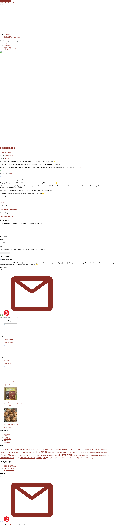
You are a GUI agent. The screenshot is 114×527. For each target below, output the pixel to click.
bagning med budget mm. (7, 2)
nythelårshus (21, 455)
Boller (22, 449)
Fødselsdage (7, 147)
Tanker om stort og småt (33, 457)
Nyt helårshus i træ (33, 455)
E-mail (2, 243)
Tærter (61, 458)
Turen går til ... (52, 458)
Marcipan (5, 455)
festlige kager (104, 449)
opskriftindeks (7, 36)
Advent (3, 449)
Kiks (88, 452)
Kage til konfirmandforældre (8, 209)
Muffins (13, 455)
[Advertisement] (57, 18)
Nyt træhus (44, 455)
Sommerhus (7, 442)
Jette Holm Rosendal (8, 152)
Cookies (88, 449)
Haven (71, 452)
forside (5, 33)
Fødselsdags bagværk (6, 216)
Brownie (41, 449)
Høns (76, 452)
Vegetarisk (74, 458)
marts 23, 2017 (9, 155)
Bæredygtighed (62, 449)
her (80, 167)
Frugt (5, 452)
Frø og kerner (15, 452)
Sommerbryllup (104, 455)
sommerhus (7, 34)
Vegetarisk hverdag (9, 470)
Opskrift (65, 455)
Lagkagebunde (104, 452)
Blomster (13, 449)
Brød (48, 449)
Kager (5, 435)
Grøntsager (62, 452)
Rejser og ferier (87, 455)
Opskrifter (6, 440)
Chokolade (77, 449)
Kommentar (4, 236)
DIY (94, 449)
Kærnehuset (95, 452)
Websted (2, 246)
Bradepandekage (32, 449)
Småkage (96, 455)
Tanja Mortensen (8, 465)
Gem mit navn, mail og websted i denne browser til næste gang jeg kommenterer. (25, 249)
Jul (83, 452)
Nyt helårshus (7, 439)
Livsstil (7, 158)
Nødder (53, 455)
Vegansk (67, 457)
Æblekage (92, 458)
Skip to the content (5, 1)
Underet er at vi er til (9, 468)
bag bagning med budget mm (12, 37)
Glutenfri (52, 452)
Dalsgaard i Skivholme (10, 466)
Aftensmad (7, 434)
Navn (2, 239)
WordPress (10, 524)
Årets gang (83, 458)
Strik (16, 458)
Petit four (75, 455)
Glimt (8, 203)
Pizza (80, 455)
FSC (23, 452)
